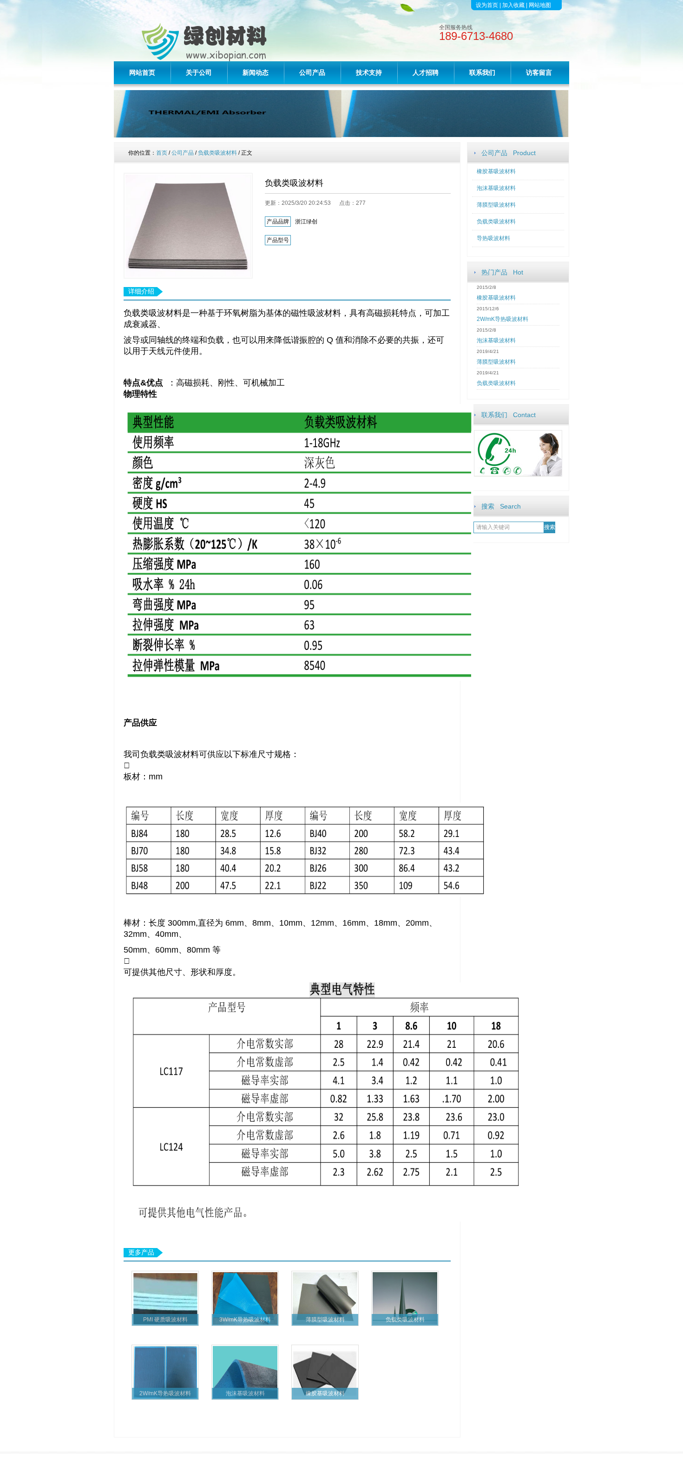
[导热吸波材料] (341, 135)
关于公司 (199, 72)
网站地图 (540, 5)
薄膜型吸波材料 (496, 205)
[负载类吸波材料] (188, 226)
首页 (161, 153)
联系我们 (482, 72)
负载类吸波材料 (496, 221)
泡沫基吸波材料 (496, 188)
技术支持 (369, 72)
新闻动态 (256, 72)
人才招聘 (426, 72)
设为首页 (487, 5)
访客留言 (539, 72)
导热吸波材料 (493, 238)
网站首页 (142, 72)
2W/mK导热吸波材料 (502, 319)
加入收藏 (513, 5)
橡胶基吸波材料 (496, 171)
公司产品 (312, 72)
